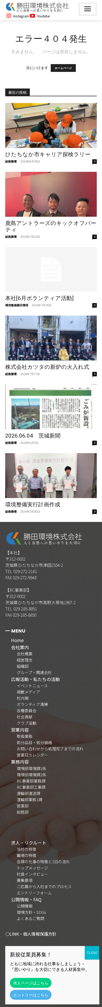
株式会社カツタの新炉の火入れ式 (47, 367)
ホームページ (63, 68)
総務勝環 (11, 161)
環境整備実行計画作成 (32, 504)
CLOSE (92, 953)
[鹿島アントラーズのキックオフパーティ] (51, 194)
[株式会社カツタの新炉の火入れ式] (51, 338)
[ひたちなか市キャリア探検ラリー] (51, 125)
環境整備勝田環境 (16, 305)
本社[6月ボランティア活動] (39, 298)
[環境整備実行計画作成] (51, 475)
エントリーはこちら (30, 994)
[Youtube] (32, 16)
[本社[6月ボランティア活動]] (51, 269)
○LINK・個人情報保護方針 (30, 934)
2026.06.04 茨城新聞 (32, 436)
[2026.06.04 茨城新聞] (51, 406)
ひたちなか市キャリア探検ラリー (47, 154)
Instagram (21, 15)
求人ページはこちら (30, 982)
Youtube (43, 15)
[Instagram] (8, 16)
